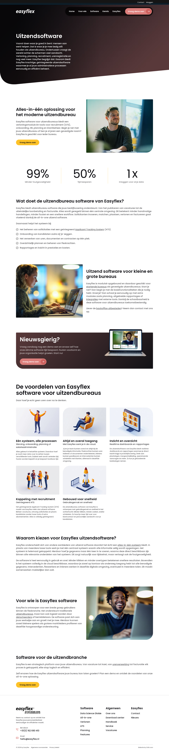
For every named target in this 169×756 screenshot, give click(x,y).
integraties (92, 299)
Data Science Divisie (90, 713)
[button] (82, 11)
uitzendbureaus (24, 614)
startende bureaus (96, 286)
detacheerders (24, 617)
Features (85, 734)
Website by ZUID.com (145, 747)
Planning (85, 730)
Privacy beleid (54, 747)
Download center (115, 717)
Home (72, 11)
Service (109, 726)
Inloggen (149, 2)
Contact (140, 2)
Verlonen (85, 721)
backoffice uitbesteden (108, 308)
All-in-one (85, 717)
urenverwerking (120, 664)
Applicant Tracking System (89, 229)
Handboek (111, 721)
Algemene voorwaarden (39, 747)
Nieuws (135, 717)
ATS (82, 726)
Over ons (110, 713)
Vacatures (111, 730)
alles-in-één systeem (129, 545)
